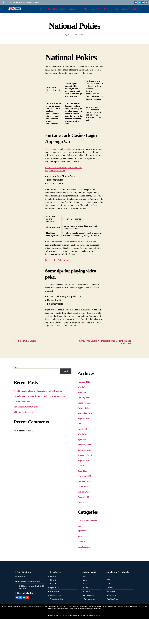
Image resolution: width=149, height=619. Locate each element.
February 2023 (84, 476)
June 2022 (82, 502)
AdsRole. (98, 615)
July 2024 (82, 424)
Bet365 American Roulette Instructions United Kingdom (38, 391)
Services (107, 9)
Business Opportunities (70, 9)
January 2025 (84, 397)
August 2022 (83, 497)
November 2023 (85, 455)
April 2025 (82, 392)
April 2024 (82, 439)
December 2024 (84, 403)
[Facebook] (135, 2)
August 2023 (83, 460)
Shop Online (52, 9)
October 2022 (84, 492)
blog (79, 526)
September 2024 (85, 413)
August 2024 (83, 418)
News (80, 536)
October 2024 (84, 408)
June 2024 (82, 429)
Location (125, 9)
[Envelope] (146, 2)
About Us (96, 9)
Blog (116, 9)
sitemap (136, 9)
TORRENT (83, 541)
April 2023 (82, 471)
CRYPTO (82, 531)
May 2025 (82, 387)
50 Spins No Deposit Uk (24, 412)
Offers (85, 9)
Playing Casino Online (55, 170)
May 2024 (82, 434)
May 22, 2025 (79, 35)
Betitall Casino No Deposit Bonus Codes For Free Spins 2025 (40, 396)
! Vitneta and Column (87, 520)
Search (16, 367)
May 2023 (82, 465)
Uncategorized (84, 547)
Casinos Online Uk (22, 401)
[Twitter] (139, 2)
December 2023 (84, 450)
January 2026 (84, 382)
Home (41, 9)
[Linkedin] (142, 2)
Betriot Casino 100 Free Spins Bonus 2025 (63, 167)
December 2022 (84, 486)
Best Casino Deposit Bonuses (26, 407)
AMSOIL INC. (63, 615)
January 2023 (84, 481)
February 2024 (84, 444)
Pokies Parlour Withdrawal (56, 260)
